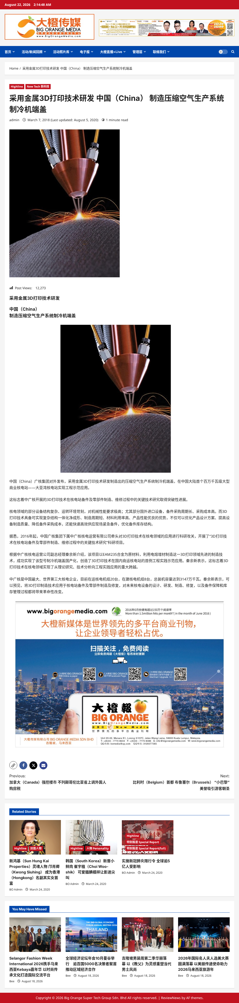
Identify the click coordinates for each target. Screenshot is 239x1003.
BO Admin (15, 889)
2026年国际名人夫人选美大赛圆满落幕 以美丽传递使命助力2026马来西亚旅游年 (203, 964)
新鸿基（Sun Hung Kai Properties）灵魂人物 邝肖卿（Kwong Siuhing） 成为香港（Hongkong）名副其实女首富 (34, 872)
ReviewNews (171, 998)
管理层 (137, 52)
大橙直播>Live (111, 52)
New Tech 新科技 (38, 86)
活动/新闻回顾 (32, 52)
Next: (181, 782)
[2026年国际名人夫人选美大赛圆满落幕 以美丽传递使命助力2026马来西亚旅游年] (204, 934)
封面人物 (36, 848)
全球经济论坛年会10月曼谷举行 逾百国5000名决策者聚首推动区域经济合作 (91, 964)
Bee (11, 981)
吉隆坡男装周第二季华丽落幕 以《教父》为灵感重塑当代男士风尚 (146, 964)
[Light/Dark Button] (223, 51)
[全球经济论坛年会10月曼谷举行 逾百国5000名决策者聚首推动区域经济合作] (91, 934)
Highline (17, 86)
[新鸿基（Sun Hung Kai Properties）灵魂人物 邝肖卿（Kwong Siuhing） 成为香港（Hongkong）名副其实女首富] (35, 837)
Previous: (57, 782)
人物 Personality (98, 848)
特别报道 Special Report (143, 842)
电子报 (85, 52)
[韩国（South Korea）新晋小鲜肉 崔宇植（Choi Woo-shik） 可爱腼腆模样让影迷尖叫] (91, 837)
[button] (232, 51)
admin (14, 120)
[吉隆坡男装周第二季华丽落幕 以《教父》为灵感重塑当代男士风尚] (147, 934)
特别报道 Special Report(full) (146, 848)
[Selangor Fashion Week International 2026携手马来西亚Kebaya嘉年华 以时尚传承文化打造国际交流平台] (35, 934)
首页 (8, 52)
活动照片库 (61, 52)
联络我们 (159, 52)
